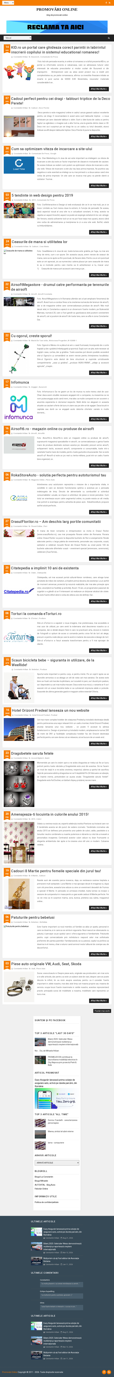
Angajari (34, 387)
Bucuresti (35, 57)
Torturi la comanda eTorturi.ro (36, 614)
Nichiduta (43, 922)
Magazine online (37, 480)
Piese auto (50, 480)
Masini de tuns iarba (39, 341)
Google (53, 154)
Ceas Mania (44, 247)
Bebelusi (35, 669)
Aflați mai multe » (99, 89)
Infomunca (20, 382)
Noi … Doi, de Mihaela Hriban (47, 1051)
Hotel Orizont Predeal (41, 715)
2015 (33, 819)
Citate (33, 573)
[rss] (109, 3)
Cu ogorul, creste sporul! (31, 336)
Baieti (47, 758)
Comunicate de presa (49, 57)
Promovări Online (57, 9)
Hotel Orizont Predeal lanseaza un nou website (50, 710)
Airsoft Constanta (45, 294)
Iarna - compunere (56, 1143)
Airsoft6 (41, 433)
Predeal (54, 715)
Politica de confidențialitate (47, 1202)
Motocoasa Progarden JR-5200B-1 (63, 341)
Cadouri (34, 108)
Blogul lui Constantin (44, 1177)
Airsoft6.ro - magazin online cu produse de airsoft (52, 429)
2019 (34, 200)
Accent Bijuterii (37, 758)
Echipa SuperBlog (47, 1291)
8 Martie (34, 876)
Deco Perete (44, 108)
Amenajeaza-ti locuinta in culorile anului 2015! (49, 814)
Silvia (42, 1303)
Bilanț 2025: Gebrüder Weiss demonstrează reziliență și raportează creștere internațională (63, 1042)
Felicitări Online (41, 1189)
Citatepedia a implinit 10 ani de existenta (45, 568)
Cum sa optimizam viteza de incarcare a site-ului (51, 149)
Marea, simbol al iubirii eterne (61, 1131)
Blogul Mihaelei (41, 1181)
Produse (42, 618)
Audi (33, 969)
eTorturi (34, 618)
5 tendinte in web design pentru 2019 (42, 195)
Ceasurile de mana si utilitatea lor (39, 242)
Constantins (45, 1280)
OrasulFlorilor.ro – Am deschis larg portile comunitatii (56, 522)
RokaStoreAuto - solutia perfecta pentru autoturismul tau (58, 475)
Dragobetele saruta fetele (32, 753)
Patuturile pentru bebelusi (32, 917)
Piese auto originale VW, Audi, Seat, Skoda (46, 964)
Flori (45, 526)
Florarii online (36, 526)
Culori (38, 819)
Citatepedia (41, 573)
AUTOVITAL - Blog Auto (45, 1185)
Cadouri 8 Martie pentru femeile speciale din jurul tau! (56, 871)
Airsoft (34, 294)
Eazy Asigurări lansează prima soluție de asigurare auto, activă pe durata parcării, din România (56, 1083)
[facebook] (106, 3)
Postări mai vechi (102, 1011)
